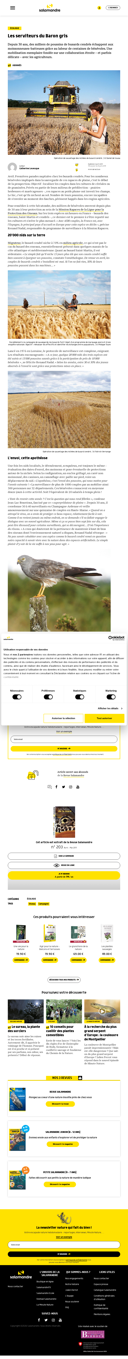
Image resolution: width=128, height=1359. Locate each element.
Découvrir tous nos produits (62, 980)
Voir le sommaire (66, 856)
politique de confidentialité (62, 754)
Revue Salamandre (73, 775)
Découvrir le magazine (63, 1144)
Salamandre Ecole (45, 1293)
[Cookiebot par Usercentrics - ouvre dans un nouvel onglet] (110, 638)
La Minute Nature (45, 1305)
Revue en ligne (67, 865)
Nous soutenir (72, 1301)
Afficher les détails (108, 708)
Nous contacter (15, 1286)
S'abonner (113, 8)
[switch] (48, 696)
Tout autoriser (104, 718)
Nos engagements (74, 1278)
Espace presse (101, 1284)
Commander (19, 960)
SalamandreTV (44, 1287)
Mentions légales (102, 1314)
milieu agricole (73, 243)
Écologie (14, 28)
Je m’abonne (64, 875)
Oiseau (32, 904)
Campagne (44, 904)
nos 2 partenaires (23, 654)
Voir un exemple (64, 731)
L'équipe (69, 1296)
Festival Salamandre (46, 1299)
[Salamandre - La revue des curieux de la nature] (49, 8)
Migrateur (14, 243)
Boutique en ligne (45, 1281)
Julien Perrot (71, 1290)
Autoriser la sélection (63, 718)
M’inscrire (62, 749)
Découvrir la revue (60, 1104)
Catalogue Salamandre (105, 1290)
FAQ (67, 1307)
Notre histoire (72, 1284)
